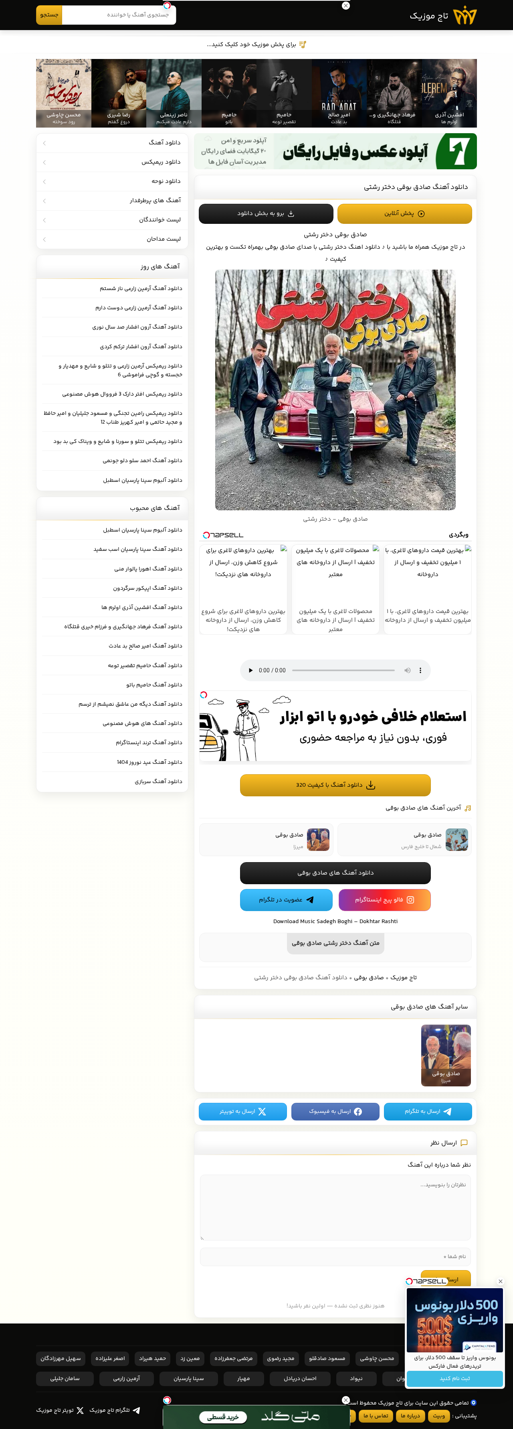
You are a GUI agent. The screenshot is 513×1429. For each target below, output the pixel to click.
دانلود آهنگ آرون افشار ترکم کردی (141, 347)
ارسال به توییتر (237, 1111)
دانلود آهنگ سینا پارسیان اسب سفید (137, 549)
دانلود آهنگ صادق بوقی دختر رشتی (416, 187)
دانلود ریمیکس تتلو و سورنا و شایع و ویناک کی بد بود (117, 441)
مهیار (243, 1378)
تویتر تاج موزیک (55, 1410)
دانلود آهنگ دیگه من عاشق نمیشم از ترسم (130, 704)
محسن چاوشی (377, 1358)
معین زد (190, 1358)
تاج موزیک (429, 16)
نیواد (356, 1378)
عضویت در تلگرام (281, 900)
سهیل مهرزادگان (60, 1358)
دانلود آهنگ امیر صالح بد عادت (145, 646)
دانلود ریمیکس (161, 162)
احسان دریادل (300, 1378)
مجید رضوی (281, 1358)
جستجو (49, 15)
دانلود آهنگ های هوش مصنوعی (142, 723)
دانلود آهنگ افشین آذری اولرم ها (141, 607)
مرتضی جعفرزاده (233, 1358)
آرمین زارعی (126, 1378)
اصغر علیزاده (110, 1358)
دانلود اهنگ (364, 247)
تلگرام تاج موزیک (109, 1410)
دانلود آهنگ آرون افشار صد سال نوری (137, 327)
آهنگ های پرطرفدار (155, 200)
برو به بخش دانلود (260, 213)
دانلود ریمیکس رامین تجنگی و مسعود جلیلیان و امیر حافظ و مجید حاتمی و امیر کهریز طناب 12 (113, 418)
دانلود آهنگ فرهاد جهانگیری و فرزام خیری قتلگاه (123, 627)
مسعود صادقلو (327, 1358)
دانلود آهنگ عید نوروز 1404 (149, 762)
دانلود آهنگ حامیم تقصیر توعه (145, 666)
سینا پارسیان (189, 1378)
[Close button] (501, 1281)
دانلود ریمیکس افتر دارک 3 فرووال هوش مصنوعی (122, 394)
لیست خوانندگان (160, 220)
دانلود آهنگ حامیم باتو (154, 685)
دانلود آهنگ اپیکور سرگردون (147, 588)
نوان (401, 1378)
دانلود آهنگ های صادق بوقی (335, 873)
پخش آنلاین (399, 213)
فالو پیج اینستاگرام (379, 900)
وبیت (439, 1416)
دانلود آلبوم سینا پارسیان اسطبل (142, 480)
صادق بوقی (369, 977)
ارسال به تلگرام (422, 1111)
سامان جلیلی (65, 1378)
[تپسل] (204, 695)
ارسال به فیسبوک (330, 1111)
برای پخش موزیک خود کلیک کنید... (251, 44)
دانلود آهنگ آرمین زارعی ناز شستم (141, 288)
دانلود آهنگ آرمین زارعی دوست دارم (138, 308)
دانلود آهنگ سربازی (158, 781)
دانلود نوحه (166, 181)
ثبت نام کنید (455, 1378)
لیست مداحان (164, 239)
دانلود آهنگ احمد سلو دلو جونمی (142, 461)
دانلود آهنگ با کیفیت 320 (329, 785)
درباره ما (410, 1416)
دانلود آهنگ (165, 143)
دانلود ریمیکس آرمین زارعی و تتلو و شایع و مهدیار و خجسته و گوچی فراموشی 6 (120, 371)
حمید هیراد (152, 1358)
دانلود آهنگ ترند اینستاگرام (149, 743)
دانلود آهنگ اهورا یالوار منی (148, 569)
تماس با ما (376, 1416)
